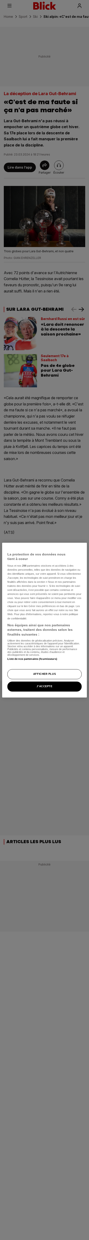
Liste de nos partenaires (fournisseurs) (32, 659)
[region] (44, 620)
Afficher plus (44, 673)
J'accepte (44, 686)
